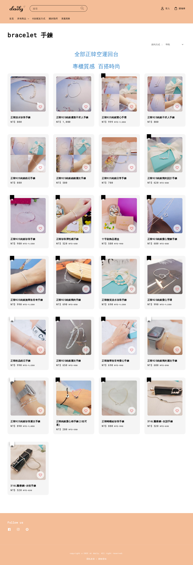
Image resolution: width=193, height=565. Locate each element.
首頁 (11, 18)
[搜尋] (82, 8)
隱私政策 (91, 558)
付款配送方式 (38, 18)
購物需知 (102, 558)
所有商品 (21, 18)
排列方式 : (157, 44)
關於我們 (53, 18)
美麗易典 (65, 18)
